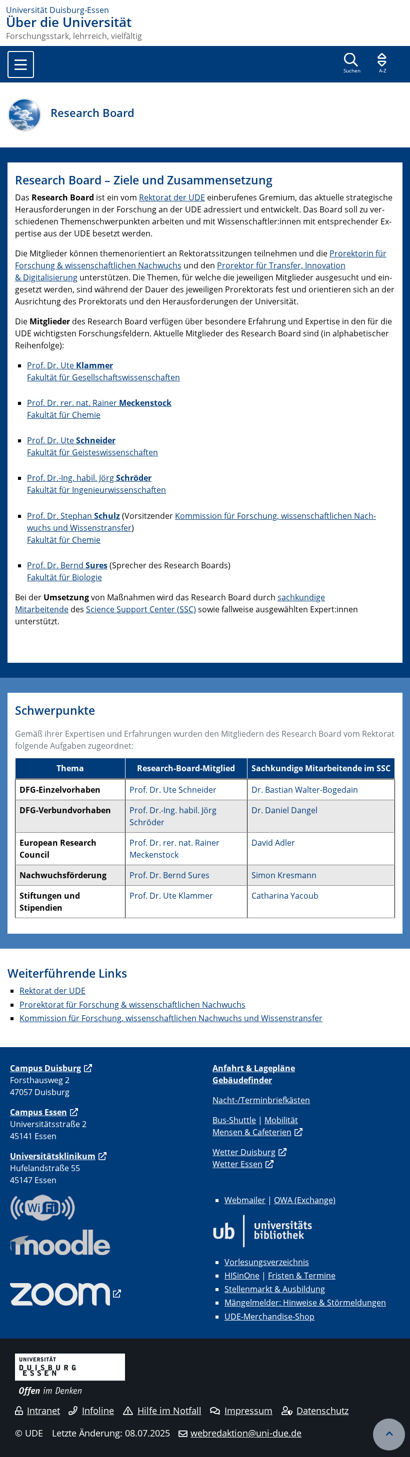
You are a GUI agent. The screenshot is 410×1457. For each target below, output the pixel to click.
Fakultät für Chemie (63, 414)
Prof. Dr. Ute (70, 365)
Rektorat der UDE (172, 197)
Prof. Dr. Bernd (67, 565)
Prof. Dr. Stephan (73, 515)
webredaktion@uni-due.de (246, 1433)
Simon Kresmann (284, 875)
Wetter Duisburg (244, 1152)
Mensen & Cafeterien (252, 1132)
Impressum (248, 1411)
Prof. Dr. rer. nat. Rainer (99, 402)
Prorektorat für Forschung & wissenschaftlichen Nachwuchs (133, 1004)
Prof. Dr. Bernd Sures (170, 875)
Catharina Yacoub (285, 895)
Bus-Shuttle (234, 1120)
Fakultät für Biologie (64, 577)
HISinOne (242, 1275)
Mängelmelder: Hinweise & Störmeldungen (305, 1302)
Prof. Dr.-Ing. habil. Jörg (89, 477)
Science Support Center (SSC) (141, 609)
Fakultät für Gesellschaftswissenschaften (103, 377)
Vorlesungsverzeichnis (266, 1262)
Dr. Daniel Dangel (285, 810)
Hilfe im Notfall (170, 1411)
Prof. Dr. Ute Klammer (171, 895)
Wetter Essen (237, 1164)
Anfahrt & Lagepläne (253, 1068)
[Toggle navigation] (21, 64)
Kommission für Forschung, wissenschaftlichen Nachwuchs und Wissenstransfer (171, 1018)
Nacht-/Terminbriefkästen (261, 1100)
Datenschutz (322, 1411)
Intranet (43, 1411)
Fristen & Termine (302, 1275)
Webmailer (245, 1200)
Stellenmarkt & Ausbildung (274, 1289)
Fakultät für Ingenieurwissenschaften (96, 489)
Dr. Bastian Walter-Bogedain (305, 789)
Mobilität (281, 1120)
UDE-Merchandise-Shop (269, 1316)
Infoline (98, 1411)
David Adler (273, 842)
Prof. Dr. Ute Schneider (173, 789)
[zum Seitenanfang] (389, 1435)
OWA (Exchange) (305, 1200)
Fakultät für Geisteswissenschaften (92, 452)
